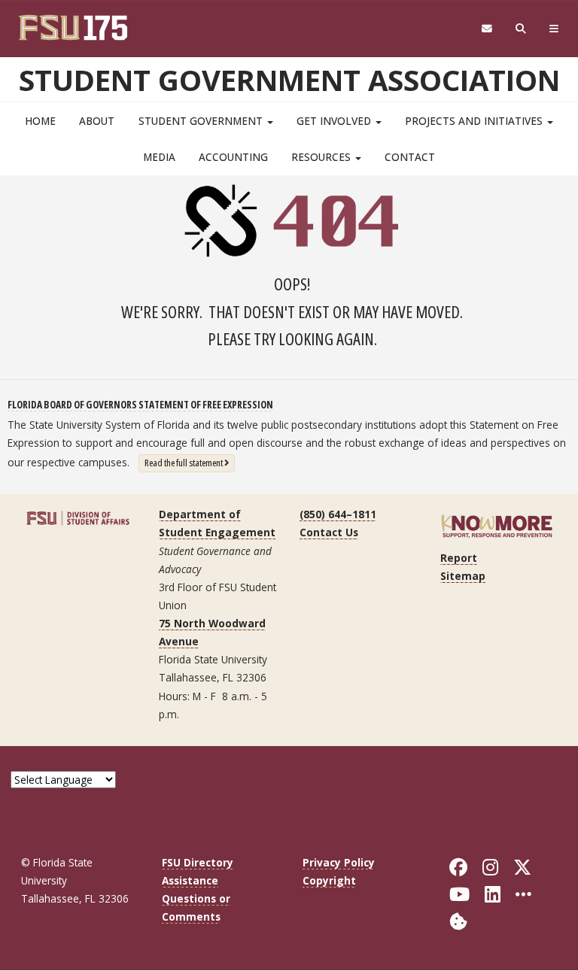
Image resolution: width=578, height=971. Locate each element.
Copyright (329, 880)
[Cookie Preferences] (458, 920)
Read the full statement (189, 462)
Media (159, 157)
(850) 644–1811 (338, 514)
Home (40, 121)
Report (458, 558)
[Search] (521, 29)
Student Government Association (289, 79)
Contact (410, 157)
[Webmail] (486, 29)
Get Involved (335, 121)
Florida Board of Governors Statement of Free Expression (140, 404)
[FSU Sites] (554, 29)
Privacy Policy (339, 862)
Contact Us (329, 532)
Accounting (233, 157)
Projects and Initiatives (475, 121)
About (96, 121)
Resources (322, 157)
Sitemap (462, 576)
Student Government (202, 121)
